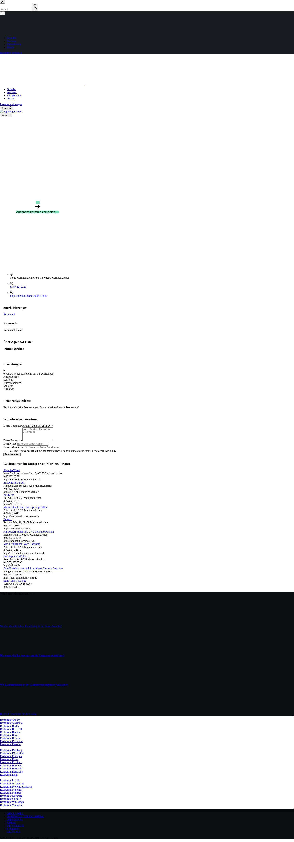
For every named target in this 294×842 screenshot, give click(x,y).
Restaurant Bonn (9, 735)
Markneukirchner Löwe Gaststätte (21, 543)
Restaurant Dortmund (11, 741)
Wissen (10, 98)
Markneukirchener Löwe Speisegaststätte (25, 507)
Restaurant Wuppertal (11, 805)
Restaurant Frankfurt (11, 762)
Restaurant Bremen (10, 738)
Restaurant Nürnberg (11, 795)
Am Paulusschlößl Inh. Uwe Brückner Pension (28, 531)
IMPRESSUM (15, 819)
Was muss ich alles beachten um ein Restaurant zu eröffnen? (32, 655)
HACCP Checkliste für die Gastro (18, 714)
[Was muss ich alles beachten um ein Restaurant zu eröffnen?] (13, 652)
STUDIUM (13, 828)
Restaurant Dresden (10, 744)
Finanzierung (14, 95)
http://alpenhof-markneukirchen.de (28, 295)
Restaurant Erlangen (11, 756)
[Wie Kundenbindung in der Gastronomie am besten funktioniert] (13, 681)
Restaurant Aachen (10, 719)
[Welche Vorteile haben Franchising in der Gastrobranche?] (13, 623)
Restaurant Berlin (9, 725)
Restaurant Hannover (11, 768)
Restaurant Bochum (10, 732)
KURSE (11, 822)
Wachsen (12, 92)
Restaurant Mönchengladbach (16, 786)
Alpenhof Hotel (11, 470)
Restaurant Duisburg (11, 750)
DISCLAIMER (15, 813)
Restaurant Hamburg (11, 765)
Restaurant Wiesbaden (12, 801)
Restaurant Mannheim (12, 783)
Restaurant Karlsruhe (11, 771)
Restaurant (9, 314)
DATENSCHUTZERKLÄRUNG (25, 816)
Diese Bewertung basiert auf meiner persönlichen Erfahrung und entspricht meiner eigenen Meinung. (61, 450)
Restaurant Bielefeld (11, 729)
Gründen (11, 89)
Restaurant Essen (9, 759)
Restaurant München (11, 789)
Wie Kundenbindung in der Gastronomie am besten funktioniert (34, 684)
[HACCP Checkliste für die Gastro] (13, 711)
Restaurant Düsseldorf (12, 753)
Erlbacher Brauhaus (14, 482)
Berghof (7, 519)
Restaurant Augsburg (11, 722)
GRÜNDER (13, 831)
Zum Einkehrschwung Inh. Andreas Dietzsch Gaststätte (33, 568)
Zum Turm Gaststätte (14, 580)
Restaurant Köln (9, 774)
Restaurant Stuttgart (10, 798)
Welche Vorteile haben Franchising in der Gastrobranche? (31, 626)
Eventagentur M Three (15, 556)
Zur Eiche (8, 494)
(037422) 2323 (18, 286)
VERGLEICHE (15, 825)
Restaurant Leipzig (10, 780)
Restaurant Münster (10, 792)
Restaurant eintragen (11, 104)
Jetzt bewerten (12, 454)
